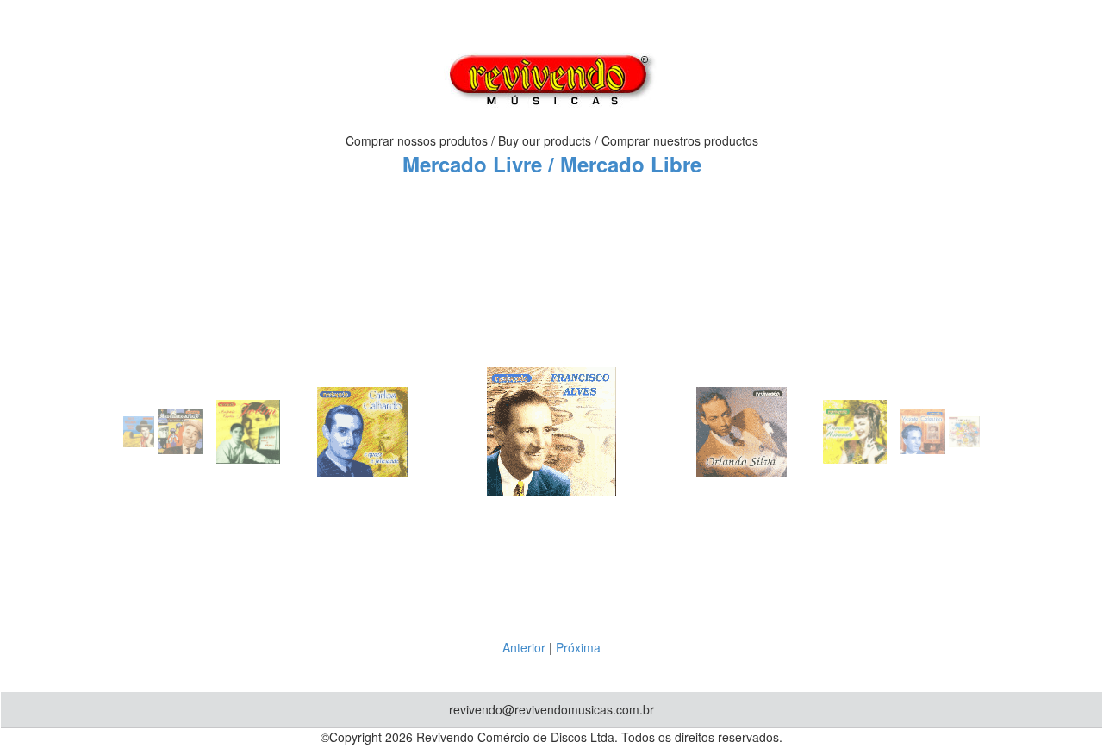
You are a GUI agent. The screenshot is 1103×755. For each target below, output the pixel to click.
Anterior (523, 647)
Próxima (578, 647)
